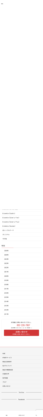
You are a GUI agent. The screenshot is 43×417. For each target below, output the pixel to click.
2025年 (6, 255)
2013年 (6, 305)
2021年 (6, 272)
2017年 (6, 289)
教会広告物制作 (7, 361)
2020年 (6, 276)
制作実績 (5, 378)
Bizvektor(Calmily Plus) (10, 222)
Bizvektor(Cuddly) (8, 213)
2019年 (6, 280)
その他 (4, 239)
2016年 (6, 293)
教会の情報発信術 (7, 370)
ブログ (4, 382)
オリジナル (6, 234)
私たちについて (7, 365)
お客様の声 (5, 374)
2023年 (6, 263)
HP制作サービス (7, 357)
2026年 (6, 250)
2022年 (6, 267)
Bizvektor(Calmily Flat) (10, 217)
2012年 (6, 310)
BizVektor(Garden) (8, 226)
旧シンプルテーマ (8, 230)
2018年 (6, 284)
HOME (3, 353)
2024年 (6, 259)
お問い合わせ (6, 386)
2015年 (6, 297)
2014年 (6, 301)
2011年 (6, 314)
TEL (36, 415)
